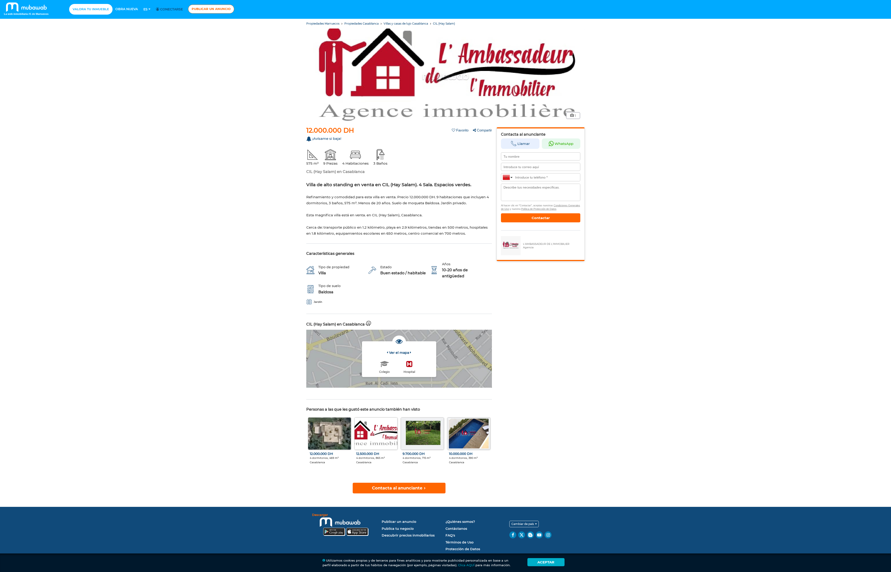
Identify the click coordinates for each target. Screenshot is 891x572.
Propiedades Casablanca (361, 23)
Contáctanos (456, 529)
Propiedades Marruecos (323, 23)
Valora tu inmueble (91, 9)
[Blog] (530, 534)
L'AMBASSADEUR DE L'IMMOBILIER (546, 244)
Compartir (484, 130)
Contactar (541, 218)
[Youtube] (539, 534)
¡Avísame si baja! (326, 138)
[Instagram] (548, 534)
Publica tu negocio (398, 529)
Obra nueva (126, 9)
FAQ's (450, 535)
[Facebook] (512, 534)
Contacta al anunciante (397, 488)
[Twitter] (521, 534)
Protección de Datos (463, 549)
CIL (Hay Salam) (444, 23)
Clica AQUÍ (466, 565)
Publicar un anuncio (211, 9)
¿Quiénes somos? (460, 522)
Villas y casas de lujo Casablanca (406, 23)
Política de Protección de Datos (538, 209)
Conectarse (171, 9)
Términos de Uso (460, 542)
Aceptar (545, 562)
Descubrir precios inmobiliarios (408, 535)
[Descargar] (346, 525)
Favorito (462, 130)
